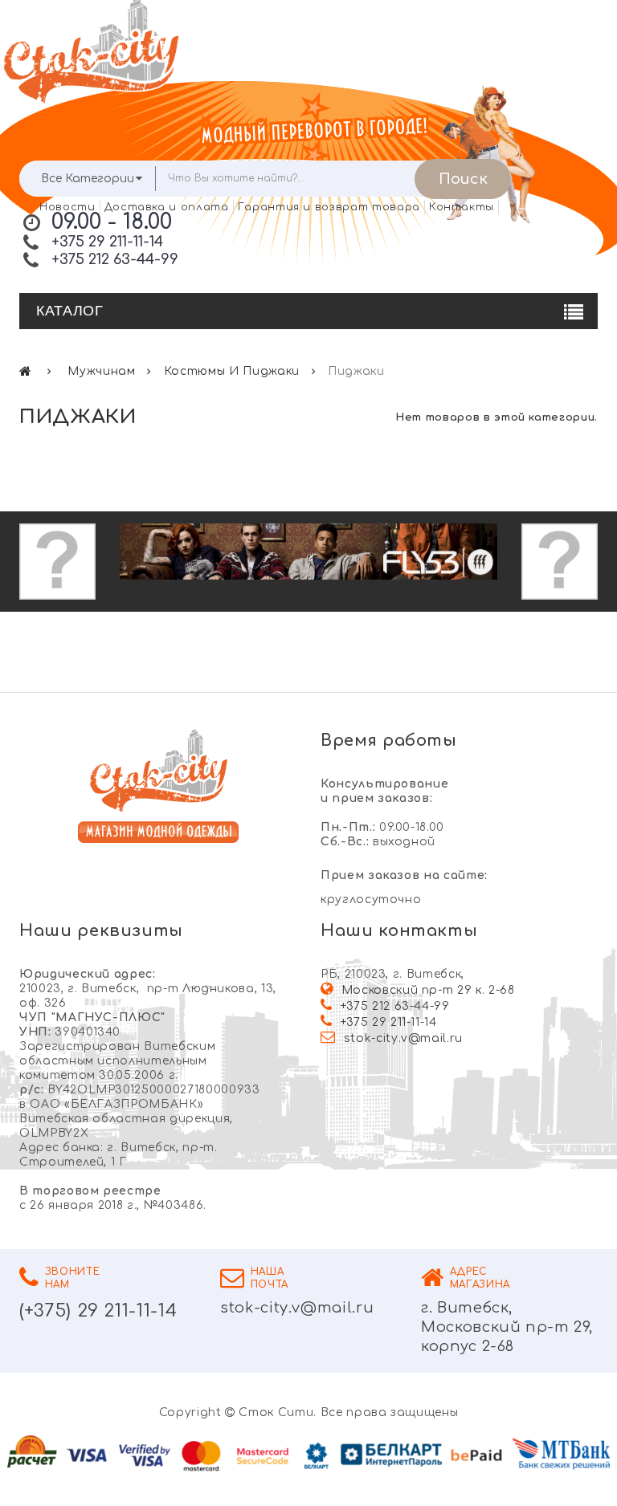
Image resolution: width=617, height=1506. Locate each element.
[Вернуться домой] (25, 371)
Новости (67, 207)
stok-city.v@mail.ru (403, 1038)
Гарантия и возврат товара (329, 207)
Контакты (461, 207)
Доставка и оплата (166, 207)
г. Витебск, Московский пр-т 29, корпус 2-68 (506, 1327)
